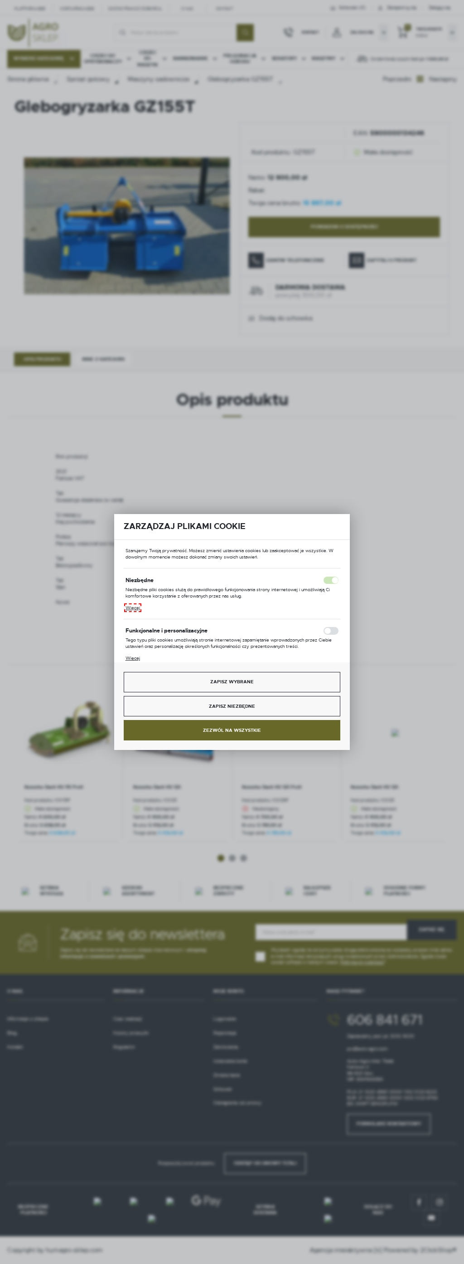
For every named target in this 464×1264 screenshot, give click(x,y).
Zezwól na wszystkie (232, 730)
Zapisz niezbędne (232, 706)
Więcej (133, 608)
